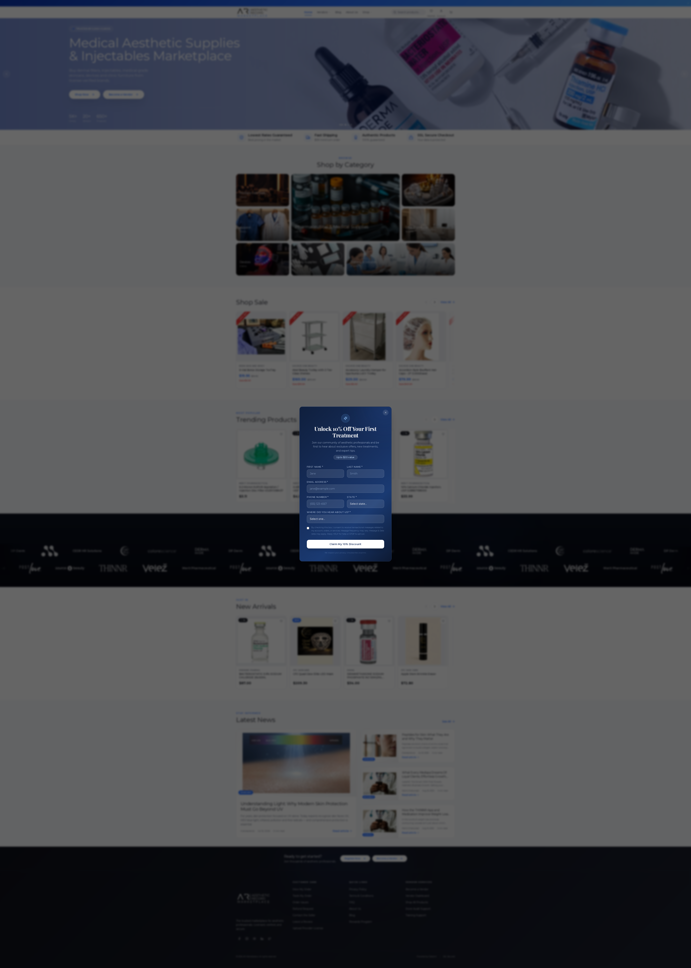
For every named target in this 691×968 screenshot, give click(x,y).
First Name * (315, 466)
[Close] (386, 412)
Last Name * (355, 466)
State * (352, 497)
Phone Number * (317, 497)
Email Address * (317, 482)
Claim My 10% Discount (345, 544)
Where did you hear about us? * (329, 512)
